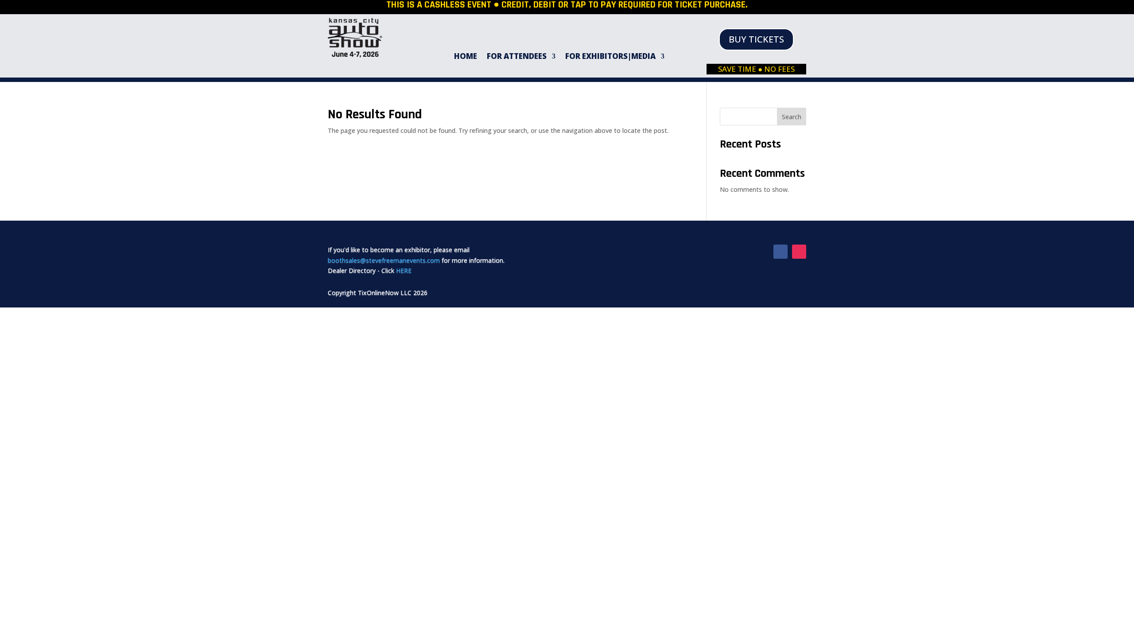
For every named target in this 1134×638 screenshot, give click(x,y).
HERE (404, 270)
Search (791, 117)
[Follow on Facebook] (780, 252)
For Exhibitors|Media (610, 57)
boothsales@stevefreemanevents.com (384, 260)
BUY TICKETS (756, 39)
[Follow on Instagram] (799, 252)
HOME (465, 57)
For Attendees (517, 57)
